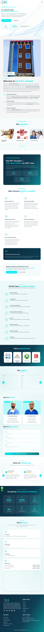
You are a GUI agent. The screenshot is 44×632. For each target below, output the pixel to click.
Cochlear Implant (6, 618)
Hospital (24, 605)
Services (24, 606)
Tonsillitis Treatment (6, 620)
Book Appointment (6, 23)
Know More (16, 23)
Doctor (24, 603)
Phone (6, 436)
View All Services (6, 625)
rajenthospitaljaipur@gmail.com (9, 555)
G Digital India (27, 630)
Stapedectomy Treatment (7, 623)
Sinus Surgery (5, 617)
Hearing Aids (5, 622)
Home (24, 601)
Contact (24, 611)
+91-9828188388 (7, 545)
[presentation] (3, 382)
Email (6, 440)
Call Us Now (23, 272)
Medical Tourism (26, 608)
